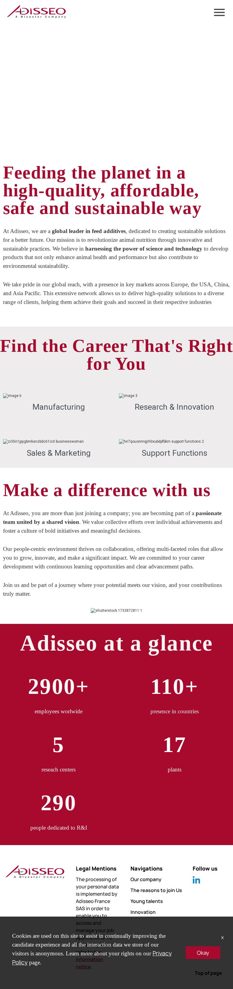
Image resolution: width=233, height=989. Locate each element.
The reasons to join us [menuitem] (35, 51)
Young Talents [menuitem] (24, 67)
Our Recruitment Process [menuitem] (39, 98)
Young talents (146, 901)
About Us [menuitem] (18, 36)
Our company (145, 879)
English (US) (27, 5)
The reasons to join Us (156, 890)
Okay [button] (203, 952)
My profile (19, 20)
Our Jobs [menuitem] (18, 83)
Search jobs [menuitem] (21, 114)
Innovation (143, 912)
